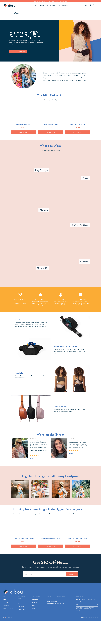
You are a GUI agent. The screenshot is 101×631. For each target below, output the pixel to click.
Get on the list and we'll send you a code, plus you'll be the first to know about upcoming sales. (50, 567)
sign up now (72, 574)
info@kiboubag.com (52, 601)
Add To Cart (23, 132)
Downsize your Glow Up (50, 100)
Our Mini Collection (50, 95)
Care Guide (21, 606)
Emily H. (32, 458)
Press (33, 605)
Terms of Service (86, 608)
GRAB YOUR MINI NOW (18, 51)
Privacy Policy (78, 608)
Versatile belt (19, 373)
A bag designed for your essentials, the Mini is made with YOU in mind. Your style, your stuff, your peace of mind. (26, 42)
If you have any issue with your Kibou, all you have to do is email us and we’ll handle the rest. (80, 303)
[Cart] (96, 5)
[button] (35, 5)
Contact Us (6, 605)
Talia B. (71, 453)
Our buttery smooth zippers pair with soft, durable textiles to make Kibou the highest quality (70, 410)
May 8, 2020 (33, 438)
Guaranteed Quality (80, 299)
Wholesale (35, 599)
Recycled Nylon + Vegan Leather (20, 300)
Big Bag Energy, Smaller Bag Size (24, 33)
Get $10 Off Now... (50, 562)
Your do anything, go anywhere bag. (50, 150)
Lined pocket (40, 299)
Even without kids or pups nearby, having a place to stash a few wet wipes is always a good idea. (40, 303)
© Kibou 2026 (84, 617)
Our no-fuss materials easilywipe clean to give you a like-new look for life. (60, 303)
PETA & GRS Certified (20, 303)
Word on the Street (50, 434)
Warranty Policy (22, 603)
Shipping (5, 602)
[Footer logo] (13, 591)
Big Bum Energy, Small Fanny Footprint (50, 476)
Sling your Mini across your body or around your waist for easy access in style (30, 376)
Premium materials (60, 406)
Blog (33, 608)
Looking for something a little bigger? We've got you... (50, 509)
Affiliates (34, 602)
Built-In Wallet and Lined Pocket (65, 346)
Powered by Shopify (93, 617)
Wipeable (60, 299)
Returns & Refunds (8, 608)
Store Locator (21, 609)
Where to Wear (50, 145)
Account (20, 601)
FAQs (4, 599)
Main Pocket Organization (24, 320)
